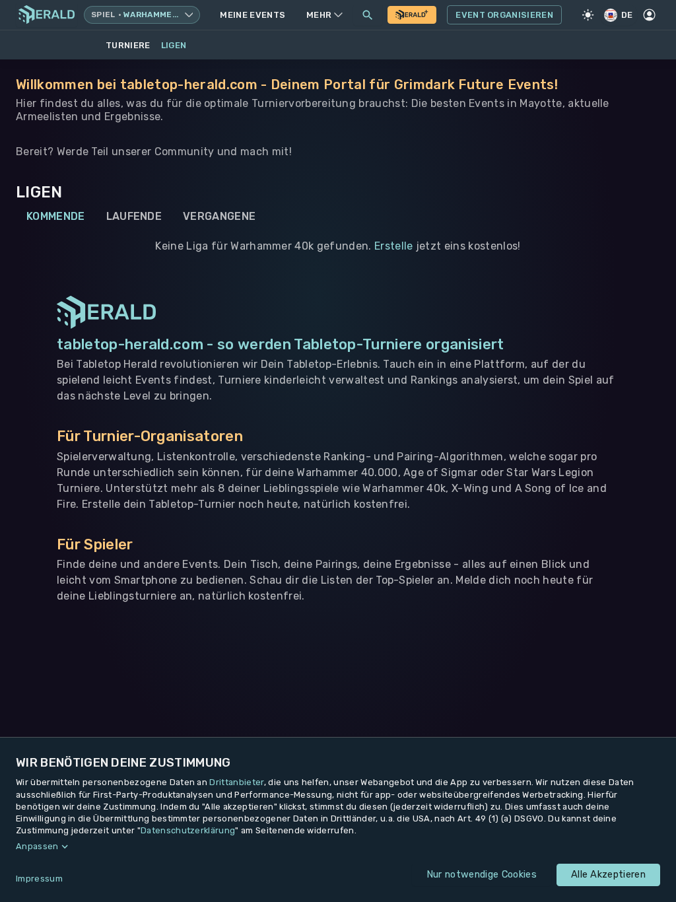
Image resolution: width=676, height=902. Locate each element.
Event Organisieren (504, 15)
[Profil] (649, 15)
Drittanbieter (236, 782)
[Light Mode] (588, 15)
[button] (338, 846)
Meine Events (252, 15)
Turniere (128, 45)
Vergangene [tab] (219, 216)
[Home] (46, 15)
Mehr (318, 15)
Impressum (39, 879)
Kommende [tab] (55, 216)
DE (627, 15)
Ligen (174, 45)
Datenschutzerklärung (188, 830)
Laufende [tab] (134, 216)
